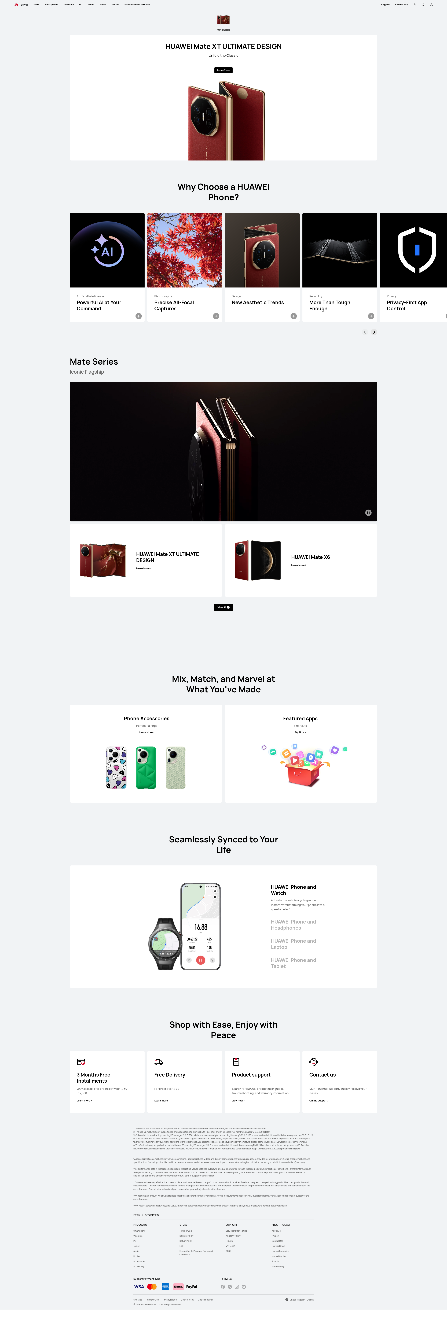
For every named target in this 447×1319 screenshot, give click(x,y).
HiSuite (229, 1240)
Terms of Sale (185, 1230)
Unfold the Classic (223, 55)
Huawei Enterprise (280, 1251)
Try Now (299, 732)
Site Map (137, 1299)
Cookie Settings (205, 1299)
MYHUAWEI (231, 1246)
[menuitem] (154, 1230)
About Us (276, 1230)
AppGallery (138, 1266)
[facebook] (223, 1287)
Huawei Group (278, 1246)
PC (134, 1240)
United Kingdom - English (302, 1299)
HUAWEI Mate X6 (310, 557)
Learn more (83, 1100)
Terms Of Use (152, 1299)
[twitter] (230, 1287)
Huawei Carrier (279, 1256)
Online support (318, 1100)
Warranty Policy (233, 1235)
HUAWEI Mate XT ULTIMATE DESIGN (223, 46)
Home (136, 1214)
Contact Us (277, 1240)
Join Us (275, 1261)
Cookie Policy (187, 1299)
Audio (136, 1251)
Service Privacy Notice (236, 1230)
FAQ (181, 1246)
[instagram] (237, 1287)
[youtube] (244, 1287)
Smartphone (139, 1230)
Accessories (139, 1261)
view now (237, 1100)
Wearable (137, 1235)
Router (136, 1256)
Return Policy (185, 1240)
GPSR (228, 1251)
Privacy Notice (170, 1299)
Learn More (223, 70)
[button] (414, 4)
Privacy (275, 1235)
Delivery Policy (186, 1235)
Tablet (136, 1246)
